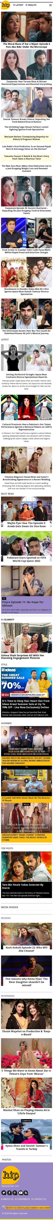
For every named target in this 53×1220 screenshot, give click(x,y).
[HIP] (5, 5)
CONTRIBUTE (22, 1199)
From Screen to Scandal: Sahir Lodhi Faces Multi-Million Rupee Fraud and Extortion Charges (26, 251)
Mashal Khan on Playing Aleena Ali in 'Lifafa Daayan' (26, 1112)
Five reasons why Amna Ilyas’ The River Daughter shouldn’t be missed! (27, 982)
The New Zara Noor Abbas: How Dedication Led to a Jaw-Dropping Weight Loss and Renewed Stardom (26, 168)
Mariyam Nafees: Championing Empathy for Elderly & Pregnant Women (27, 138)
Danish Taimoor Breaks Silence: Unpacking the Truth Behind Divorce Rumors (26, 120)
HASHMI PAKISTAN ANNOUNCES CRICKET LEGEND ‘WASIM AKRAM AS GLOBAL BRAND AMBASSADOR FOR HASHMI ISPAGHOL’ (26, 760)
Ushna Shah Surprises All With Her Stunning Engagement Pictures (22, 656)
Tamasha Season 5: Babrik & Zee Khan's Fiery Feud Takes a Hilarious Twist (26, 157)
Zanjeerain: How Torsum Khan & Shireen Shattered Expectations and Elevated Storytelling (26, 82)
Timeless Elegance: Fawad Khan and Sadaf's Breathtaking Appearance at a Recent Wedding (26, 478)
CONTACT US (38, 1199)
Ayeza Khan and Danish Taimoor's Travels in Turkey (26, 1147)
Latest (19, 4)
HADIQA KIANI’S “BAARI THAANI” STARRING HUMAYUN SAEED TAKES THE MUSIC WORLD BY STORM (24, 837)
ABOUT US (7, 1199)
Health (31, 4)
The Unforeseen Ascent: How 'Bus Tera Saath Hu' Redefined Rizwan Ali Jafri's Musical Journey (26, 332)
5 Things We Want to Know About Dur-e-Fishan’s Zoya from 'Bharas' (27, 1072)
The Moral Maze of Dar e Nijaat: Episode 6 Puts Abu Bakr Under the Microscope (26, 45)
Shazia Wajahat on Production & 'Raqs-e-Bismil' (26, 1033)
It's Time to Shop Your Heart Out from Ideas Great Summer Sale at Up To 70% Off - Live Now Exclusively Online (26, 704)
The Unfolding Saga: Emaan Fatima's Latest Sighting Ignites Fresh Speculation (26, 128)
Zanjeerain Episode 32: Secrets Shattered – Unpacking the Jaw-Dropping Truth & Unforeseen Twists (26, 210)
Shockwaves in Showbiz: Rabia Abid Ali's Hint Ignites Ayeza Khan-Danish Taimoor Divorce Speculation (26, 291)
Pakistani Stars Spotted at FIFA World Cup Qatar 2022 (26, 559)
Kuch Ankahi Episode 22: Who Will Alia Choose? (26, 949)
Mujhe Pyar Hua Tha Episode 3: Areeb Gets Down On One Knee (26, 525)
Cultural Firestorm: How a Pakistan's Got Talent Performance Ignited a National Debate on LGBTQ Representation (26, 427)
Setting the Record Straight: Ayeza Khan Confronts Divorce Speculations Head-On (26, 375)
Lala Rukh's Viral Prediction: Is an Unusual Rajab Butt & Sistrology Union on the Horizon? (26, 147)
